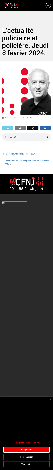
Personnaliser (26, 457)
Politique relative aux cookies (26, 442)
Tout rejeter (26, 464)
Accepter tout (26, 450)
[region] (26, 433)
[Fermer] (50, 399)
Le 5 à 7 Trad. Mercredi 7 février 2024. (19, 154)
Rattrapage (28, 118)
